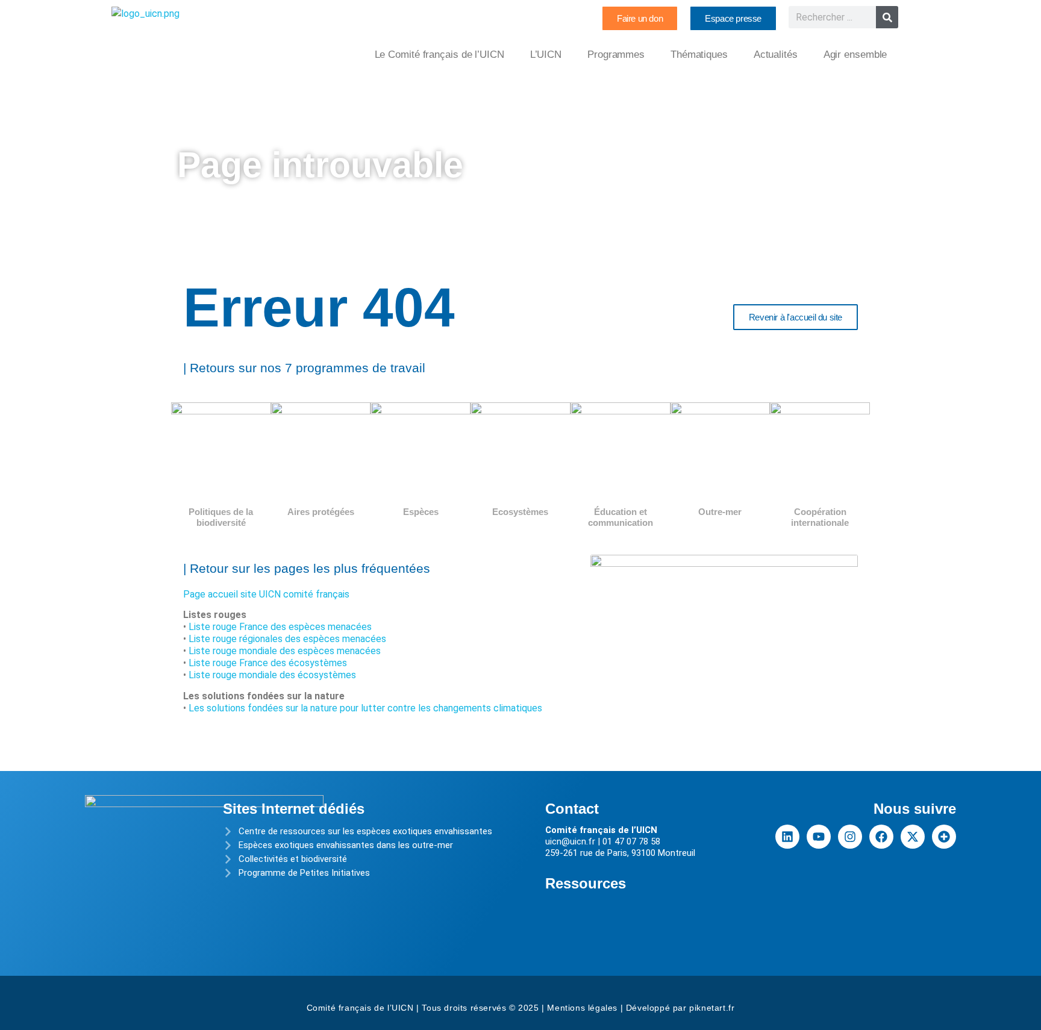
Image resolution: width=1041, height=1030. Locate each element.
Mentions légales (582, 1008)
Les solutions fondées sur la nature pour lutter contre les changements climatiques (365, 708)
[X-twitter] (913, 837)
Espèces (421, 512)
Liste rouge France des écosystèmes (268, 663)
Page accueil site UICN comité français (266, 594)
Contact (572, 809)
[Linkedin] (787, 837)
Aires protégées (320, 512)
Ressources (585, 883)
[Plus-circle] (944, 837)
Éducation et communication (620, 517)
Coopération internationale (820, 517)
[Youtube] (819, 837)
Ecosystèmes (520, 512)
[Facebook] (881, 837)
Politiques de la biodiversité (221, 517)
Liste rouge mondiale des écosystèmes (272, 675)
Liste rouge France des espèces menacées (280, 626)
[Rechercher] (887, 17)
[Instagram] (850, 837)
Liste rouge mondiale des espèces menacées (285, 651)
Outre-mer (720, 512)
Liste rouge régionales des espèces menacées (287, 639)
